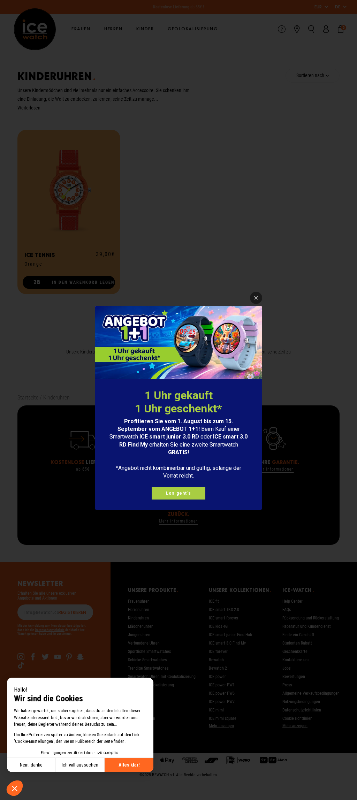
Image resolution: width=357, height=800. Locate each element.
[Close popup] (256, 298)
